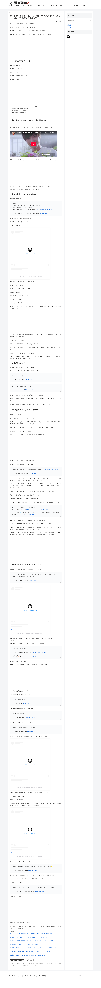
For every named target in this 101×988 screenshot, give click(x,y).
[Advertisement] (36, 47)
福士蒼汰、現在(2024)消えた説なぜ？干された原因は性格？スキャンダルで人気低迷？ (31, 940)
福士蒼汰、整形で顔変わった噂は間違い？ (21, 108)
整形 (27, 960)
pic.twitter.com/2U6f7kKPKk (43, 209)
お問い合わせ (70, 27)
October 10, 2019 (38, 891)
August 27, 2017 (26, 703)
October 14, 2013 (30, 717)
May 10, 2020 (33, 580)
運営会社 (69, 25)
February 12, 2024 (28, 514)
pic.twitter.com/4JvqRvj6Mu (38, 652)
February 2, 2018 (29, 389)
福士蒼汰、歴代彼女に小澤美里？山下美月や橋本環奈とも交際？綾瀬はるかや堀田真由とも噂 (33, 948)
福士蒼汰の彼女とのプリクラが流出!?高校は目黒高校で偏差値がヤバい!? (28, 955)
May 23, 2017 (30, 731)
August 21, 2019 (32, 870)
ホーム (50, 976)
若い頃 (31, 960)
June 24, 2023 (31, 473)
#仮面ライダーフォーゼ (32, 509)
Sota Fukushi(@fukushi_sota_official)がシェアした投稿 (29, 276)
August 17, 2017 (28, 379)
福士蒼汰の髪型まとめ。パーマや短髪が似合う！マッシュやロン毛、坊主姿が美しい (31, 951)
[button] (90, 20)
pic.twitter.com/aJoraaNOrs (45, 509)
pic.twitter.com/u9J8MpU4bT (51, 469)
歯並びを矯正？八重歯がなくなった (20, 112)
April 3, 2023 (43, 213)
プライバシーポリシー (15, 976)
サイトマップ (27, 976)
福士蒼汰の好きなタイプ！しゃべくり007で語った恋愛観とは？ (26, 944)
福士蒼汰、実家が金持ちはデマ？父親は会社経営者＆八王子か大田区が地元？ (29, 937)
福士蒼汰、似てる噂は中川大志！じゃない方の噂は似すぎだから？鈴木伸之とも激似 (31, 933)
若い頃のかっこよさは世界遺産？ (19, 110)
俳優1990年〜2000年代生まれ (18, 960)
